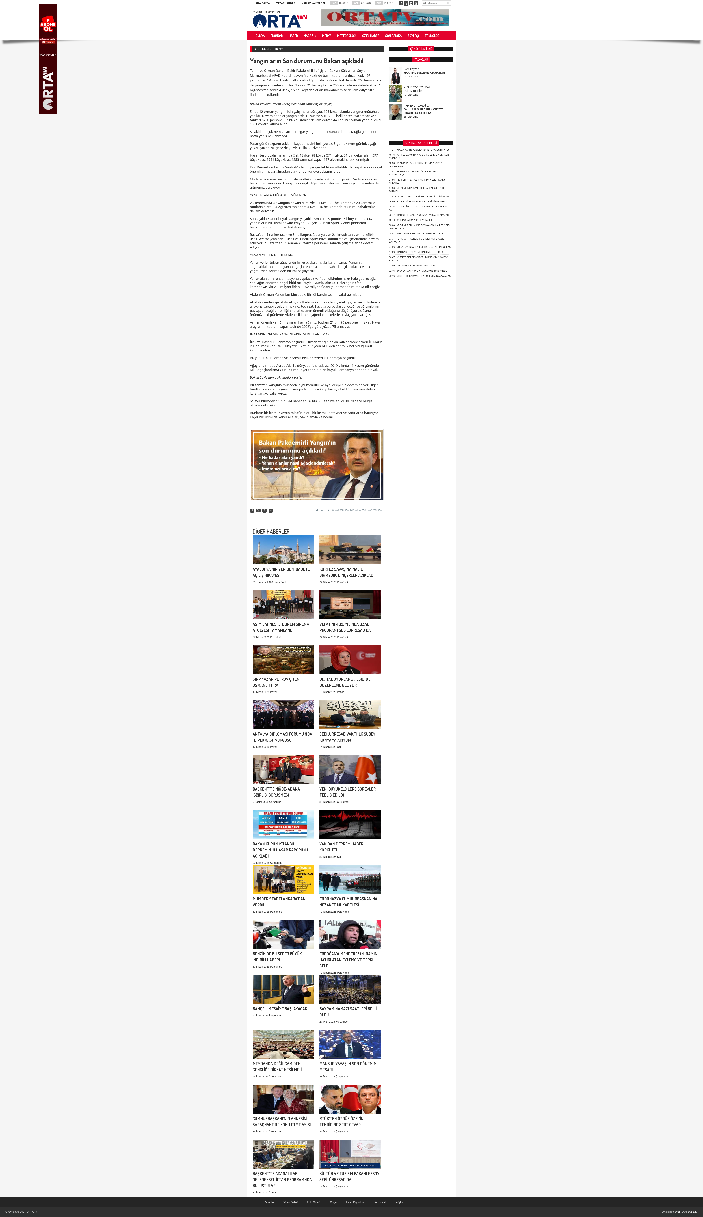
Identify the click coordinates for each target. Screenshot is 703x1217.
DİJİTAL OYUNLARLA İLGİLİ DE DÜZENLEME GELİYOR (421, 246)
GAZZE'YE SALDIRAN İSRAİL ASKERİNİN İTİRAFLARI (420, 196)
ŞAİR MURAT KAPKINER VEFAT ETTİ (411, 219)
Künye (333, 1202)
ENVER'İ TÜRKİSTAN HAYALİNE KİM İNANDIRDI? (418, 201)
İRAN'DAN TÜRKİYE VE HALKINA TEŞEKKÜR (416, 251)
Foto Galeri (313, 1202)
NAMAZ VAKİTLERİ (313, 3)
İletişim (399, 1202)
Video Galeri (290, 1202)
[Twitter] (258, 510)
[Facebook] (252, 511)
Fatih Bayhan (411, 87)
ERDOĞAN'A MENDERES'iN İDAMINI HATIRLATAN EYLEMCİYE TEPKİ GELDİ (348, 959)
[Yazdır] (317, 510)
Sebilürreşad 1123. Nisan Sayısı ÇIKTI (412, 265)
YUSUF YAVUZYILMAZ (417, 105)
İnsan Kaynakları (355, 1202)
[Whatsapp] (271, 511)
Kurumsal (380, 1202)
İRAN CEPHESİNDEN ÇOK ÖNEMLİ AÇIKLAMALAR (419, 214)
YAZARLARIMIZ (285, 3)
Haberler (266, 49)
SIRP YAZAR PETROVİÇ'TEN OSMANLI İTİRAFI (416, 233)
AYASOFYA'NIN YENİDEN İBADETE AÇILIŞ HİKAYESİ (419, 149)
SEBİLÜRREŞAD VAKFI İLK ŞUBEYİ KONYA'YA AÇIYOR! (421, 275)
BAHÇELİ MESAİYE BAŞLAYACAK (280, 1008)
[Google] (264, 511)
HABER (279, 49)
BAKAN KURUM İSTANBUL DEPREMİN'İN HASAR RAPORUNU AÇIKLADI (280, 849)
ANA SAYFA (262, 3)
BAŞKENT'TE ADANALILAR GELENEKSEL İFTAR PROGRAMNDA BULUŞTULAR (282, 1179)
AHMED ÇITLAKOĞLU (417, 69)
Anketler (269, 1202)
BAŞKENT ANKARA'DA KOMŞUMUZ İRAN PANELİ (418, 270)
